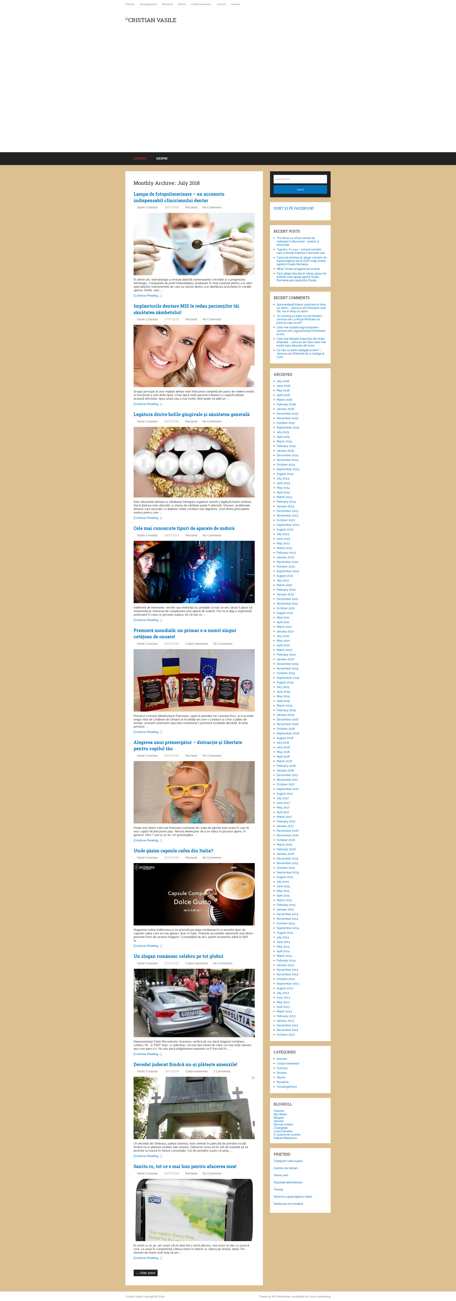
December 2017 (287, 775)
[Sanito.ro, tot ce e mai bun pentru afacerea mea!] (194, 1210)
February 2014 (286, 960)
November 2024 (288, 460)
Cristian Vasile (133, 1296)
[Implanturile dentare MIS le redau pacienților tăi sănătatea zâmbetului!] (194, 356)
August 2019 (285, 682)
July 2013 (283, 993)
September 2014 (288, 928)
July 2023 (283, 534)
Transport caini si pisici (288, 1161)
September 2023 (288, 525)
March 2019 (284, 705)
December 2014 (287, 914)
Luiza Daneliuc (283, 1131)
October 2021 (286, 608)
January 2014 (285, 965)
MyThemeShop (281, 1296)
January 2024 (285, 506)
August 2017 (285, 793)
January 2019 (285, 715)
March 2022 (284, 585)
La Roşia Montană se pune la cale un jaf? (298, 321)
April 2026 (283, 395)
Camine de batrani (286, 1168)
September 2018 (288, 733)
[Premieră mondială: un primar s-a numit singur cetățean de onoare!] (194, 680)
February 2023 (286, 552)
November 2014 (287, 918)
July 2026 (283, 381)
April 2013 (283, 1007)
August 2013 (285, 988)
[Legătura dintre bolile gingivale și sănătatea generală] (194, 462)
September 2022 (288, 571)
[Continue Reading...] (148, 295)
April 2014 (283, 951)
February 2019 (286, 710)
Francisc (279, 1111)
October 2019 (286, 673)
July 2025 (283, 432)
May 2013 (283, 1002)
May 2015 (283, 891)
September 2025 (288, 427)
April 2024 (283, 492)
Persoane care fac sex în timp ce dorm (301, 309)
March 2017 (284, 816)
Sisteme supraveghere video (293, 1196)
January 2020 (285, 659)
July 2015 (283, 881)
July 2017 (283, 798)
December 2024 (288, 455)
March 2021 (284, 626)
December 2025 (287, 413)
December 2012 (287, 1025)
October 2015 (286, 867)
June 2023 (283, 538)
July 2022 (283, 580)
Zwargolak (281, 1128)
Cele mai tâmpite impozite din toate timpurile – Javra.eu (301, 340)
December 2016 (287, 830)
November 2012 (287, 1030)
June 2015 (283, 886)
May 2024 (283, 487)
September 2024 (288, 469)
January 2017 (285, 826)
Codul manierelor (201, 4)
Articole (129, 4)
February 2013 (286, 1016)
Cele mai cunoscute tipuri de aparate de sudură (184, 528)
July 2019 (283, 687)
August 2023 (285, 529)
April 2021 (283, 622)
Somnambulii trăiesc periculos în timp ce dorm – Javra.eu (301, 306)
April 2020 (283, 645)
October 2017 (286, 784)
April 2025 (283, 436)
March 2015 (284, 900)
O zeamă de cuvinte (287, 1134)
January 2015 (285, 909)
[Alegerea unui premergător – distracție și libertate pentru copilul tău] (194, 792)
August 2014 (285, 932)
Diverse (235, 4)
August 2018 (285, 738)
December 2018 (287, 719)
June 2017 (283, 803)
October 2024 (286, 464)
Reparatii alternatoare (288, 1182)
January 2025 (285, 450)
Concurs (221, 4)
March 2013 (284, 1011)
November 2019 (287, 668)
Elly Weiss (280, 1114)
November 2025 (287, 418)
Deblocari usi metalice (288, 1203)
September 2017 (288, 789)
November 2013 (287, 974)
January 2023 (285, 557)
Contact (140, 158)
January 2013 (285, 1020)
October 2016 (286, 840)
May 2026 (283, 390)
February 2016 (286, 849)
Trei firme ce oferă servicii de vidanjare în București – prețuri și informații (298, 241)
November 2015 (287, 863)
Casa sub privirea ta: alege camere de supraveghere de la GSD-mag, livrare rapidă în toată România (302, 261)
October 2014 (286, 923)
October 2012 (286, 1034)
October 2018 (286, 728)
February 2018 (286, 766)
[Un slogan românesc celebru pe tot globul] (194, 1003)
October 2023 (286, 520)
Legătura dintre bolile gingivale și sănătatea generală (192, 414)
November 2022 (287, 562)
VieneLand (281, 1175)
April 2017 (283, 812)
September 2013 (288, 983)
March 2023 (284, 548)
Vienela (279, 1121)
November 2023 (287, 515)
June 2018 (283, 747)
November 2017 (287, 779)
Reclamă (167, 4)
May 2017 (283, 807)
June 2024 (283, 483)
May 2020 (283, 640)
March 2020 (284, 650)
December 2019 (287, 664)
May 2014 (283, 946)
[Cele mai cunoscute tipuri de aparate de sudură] (194, 572)
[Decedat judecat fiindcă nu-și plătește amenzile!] (194, 1108)
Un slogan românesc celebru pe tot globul (178, 956)
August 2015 (285, 877)
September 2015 (288, 872)
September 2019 (288, 677)
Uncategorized (148, 4)
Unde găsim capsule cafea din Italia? (173, 851)
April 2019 (283, 701)
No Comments (212, 207)
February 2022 (286, 589)
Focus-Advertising (320, 1296)
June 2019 (283, 691)
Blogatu (279, 1117)
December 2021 (287, 599)
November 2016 (287, 835)
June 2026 (283, 386)
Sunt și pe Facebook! (294, 208)
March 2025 (284, 441)
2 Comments (221, 1071)
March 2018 (284, 761)
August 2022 (285, 576)
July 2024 (283, 478)
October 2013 (286, 979)
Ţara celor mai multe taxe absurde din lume (301, 343)
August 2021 (285, 613)
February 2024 (286, 501)
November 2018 (287, 724)
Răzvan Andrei (283, 1124)
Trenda (278, 1189)
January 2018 (285, 770)
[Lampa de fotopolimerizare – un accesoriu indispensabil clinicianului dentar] (194, 244)
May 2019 (283, 696)
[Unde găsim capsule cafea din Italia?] (194, 894)
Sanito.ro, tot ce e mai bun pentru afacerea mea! (185, 1166)
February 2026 (286, 404)
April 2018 (283, 756)
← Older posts (145, 1273)
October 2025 (286, 423)
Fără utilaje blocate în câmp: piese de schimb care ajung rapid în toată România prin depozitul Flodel (301, 277)
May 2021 (283, 617)
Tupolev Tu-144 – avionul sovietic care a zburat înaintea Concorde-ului (301, 251)
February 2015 (286, 905)
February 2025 (286, 446)
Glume (182, 4)
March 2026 (284, 399)
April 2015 (283, 895)
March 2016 (284, 844)
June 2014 (283, 942)
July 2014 (283, 937)
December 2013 (287, 969)
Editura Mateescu (285, 1138)
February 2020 (286, 654)
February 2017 (286, 821)
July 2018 (283, 742)
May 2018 (283, 752)
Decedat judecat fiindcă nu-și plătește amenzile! (185, 1064)
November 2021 (287, 603)
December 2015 (287, 858)
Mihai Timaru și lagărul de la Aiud (298, 269)
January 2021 (285, 631)
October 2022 (286, 566)
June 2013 (283, 997)
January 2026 (285, 409)
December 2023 (287, 511)
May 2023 (283, 543)
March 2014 (284, 956)
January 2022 (285, 594)
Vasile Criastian (147, 207)
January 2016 (285, 854)
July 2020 (283, 636)
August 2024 (285, 474)
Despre (162, 158)
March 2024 (284, 497)
